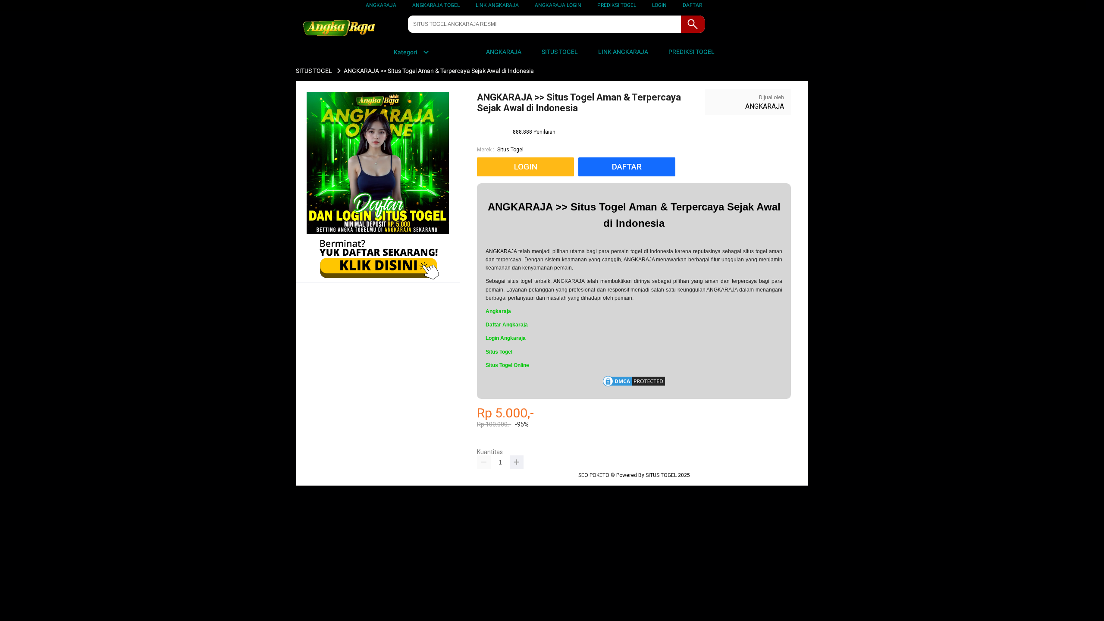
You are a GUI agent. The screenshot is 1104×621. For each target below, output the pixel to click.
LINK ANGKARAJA (497, 5)
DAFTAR (692, 5)
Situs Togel (510, 150)
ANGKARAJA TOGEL (436, 5)
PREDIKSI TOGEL (616, 5)
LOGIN (659, 5)
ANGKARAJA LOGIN (558, 5)
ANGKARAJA (381, 5)
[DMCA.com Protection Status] (634, 386)
